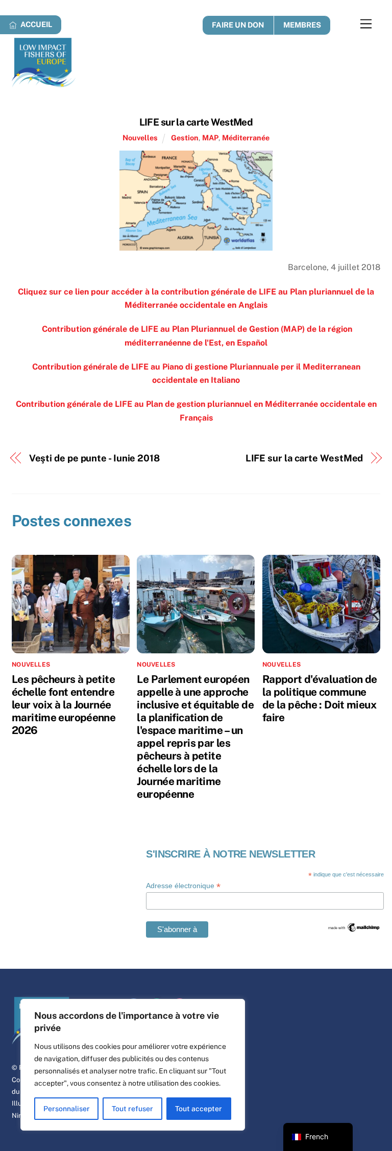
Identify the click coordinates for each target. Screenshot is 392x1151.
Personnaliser (66, 1109)
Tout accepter (198, 1109)
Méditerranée (246, 137)
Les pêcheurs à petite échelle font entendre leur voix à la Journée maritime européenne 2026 (63, 705)
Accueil (35, 24)
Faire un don (238, 24)
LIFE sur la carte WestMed (196, 122)
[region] (132, 1065)
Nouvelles (140, 137)
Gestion (185, 137)
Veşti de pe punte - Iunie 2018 (94, 458)
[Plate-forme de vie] (44, 83)
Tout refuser (132, 1109)
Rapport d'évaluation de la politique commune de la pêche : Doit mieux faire (319, 698)
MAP (210, 137)
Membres (302, 24)
